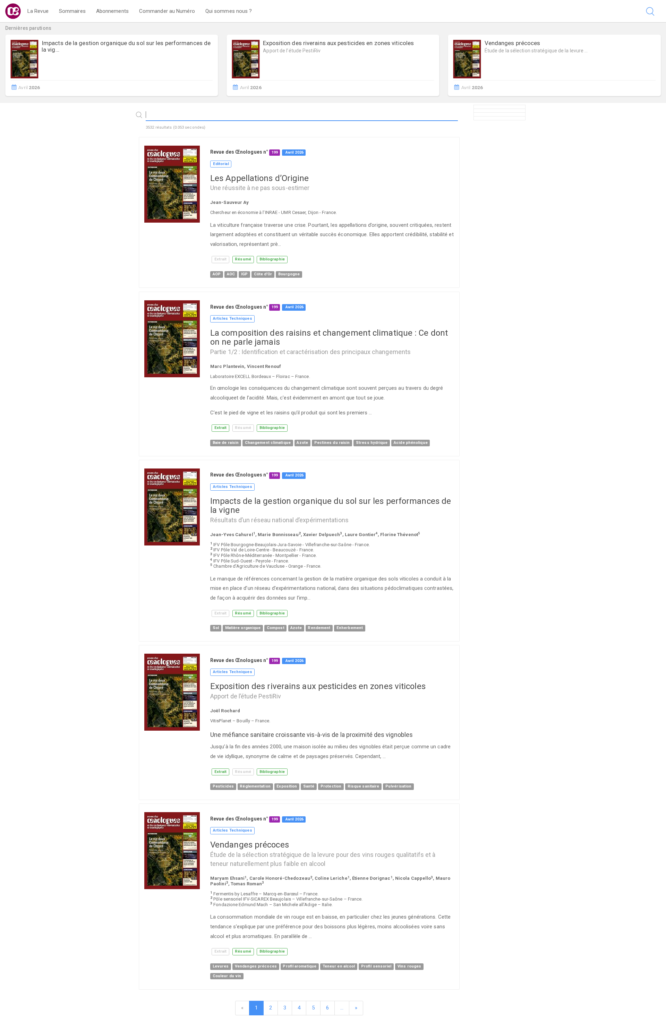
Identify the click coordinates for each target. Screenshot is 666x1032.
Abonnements (112, 11)
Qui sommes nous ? (228, 11)
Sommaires (72, 11)
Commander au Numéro (167, 11)
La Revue (38, 11)
